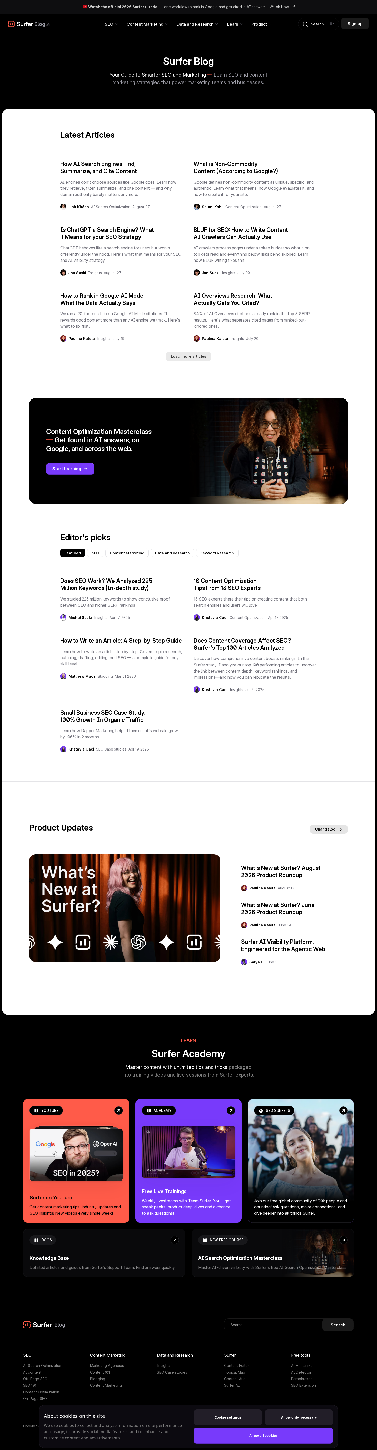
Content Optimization (243, 207)
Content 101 (100, 1372)
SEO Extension (303, 1385)
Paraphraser (301, 1379)
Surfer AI (232, 1385)
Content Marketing (127, 553)
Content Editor (236, 1365)
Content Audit (236, 1379)
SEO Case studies (111, 749)
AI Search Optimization (110, 207)
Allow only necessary (299, 1417)
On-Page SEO (35, 1398)
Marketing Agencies (107, 1365)
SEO (95, 553)
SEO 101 (29, 1385)
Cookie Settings (36, 1426)
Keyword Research (217, 553)
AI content (32, 1372)
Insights (95, 273)
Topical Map (234, 1372)
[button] (111, 24)
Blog (40, 24)
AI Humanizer (302, 1365)
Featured (73, 553)
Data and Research (172, 553)
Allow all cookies (263, 1435)
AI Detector (301, 1372)
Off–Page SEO (35, 1379)
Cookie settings (228, 1417)
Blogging (105, 676)
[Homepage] (20, 24)
